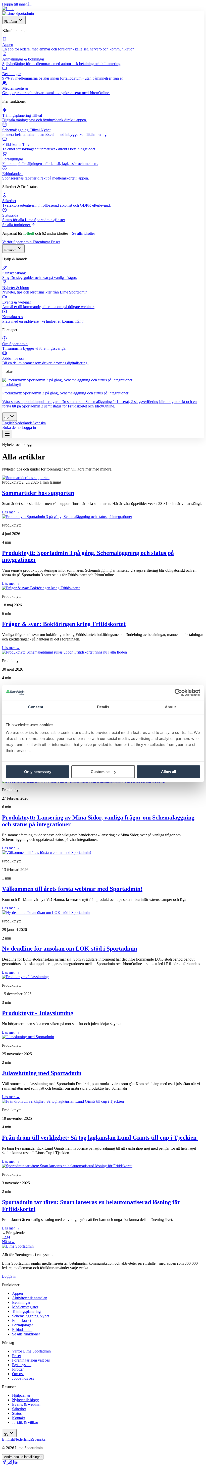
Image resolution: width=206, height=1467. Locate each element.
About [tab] (170, 707)
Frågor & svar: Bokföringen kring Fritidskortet (64, 624)
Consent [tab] (35, 707)
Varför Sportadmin (17, 242)
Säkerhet (19, 1409)
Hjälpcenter (21, 1395)
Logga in (29, 427)
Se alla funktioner (16, 225)
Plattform (11, 21)
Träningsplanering (26, 1311)
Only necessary (37, 772)
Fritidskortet (21, 1320)
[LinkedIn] (15, 1462)
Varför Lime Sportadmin (31, 1351)
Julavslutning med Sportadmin (41, 1073)
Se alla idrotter (83, 233)
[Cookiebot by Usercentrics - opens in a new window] (178, 692)
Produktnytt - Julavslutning (37, 1013)
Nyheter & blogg (25, 1400)
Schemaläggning (30, 1316)
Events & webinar (26, 1404)
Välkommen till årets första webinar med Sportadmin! (72, 889)
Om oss (18, 1374)
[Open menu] (7, 434)
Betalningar (21, 1302)
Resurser (10, 250)
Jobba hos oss (23, 1378)
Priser (55, 242)
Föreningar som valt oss (31, 1360)
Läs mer (11, 512)
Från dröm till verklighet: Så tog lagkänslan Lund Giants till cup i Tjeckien (100, 1137)
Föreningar (42, 242)
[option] (8, 423)
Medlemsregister (25, 1307)
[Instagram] (10, 1462)
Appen (17, 1293)
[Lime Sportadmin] (18, 13)
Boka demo (12, 427)
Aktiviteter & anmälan (29, 1298)
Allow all (168, 772)
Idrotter (18, 1369)
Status (17, 1413)
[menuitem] (103, 44)
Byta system (21, 1365)
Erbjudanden (22, 1329)
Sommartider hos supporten (38, 493)
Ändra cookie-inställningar (22, 1457)
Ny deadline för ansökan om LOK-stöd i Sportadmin (69, 948)
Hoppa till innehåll (16, 4)
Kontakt (18, 1418)
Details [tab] (103, 707)
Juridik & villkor (25, 1422)
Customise (100, 772)
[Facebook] (5, 1462)
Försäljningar (22, 1325)
